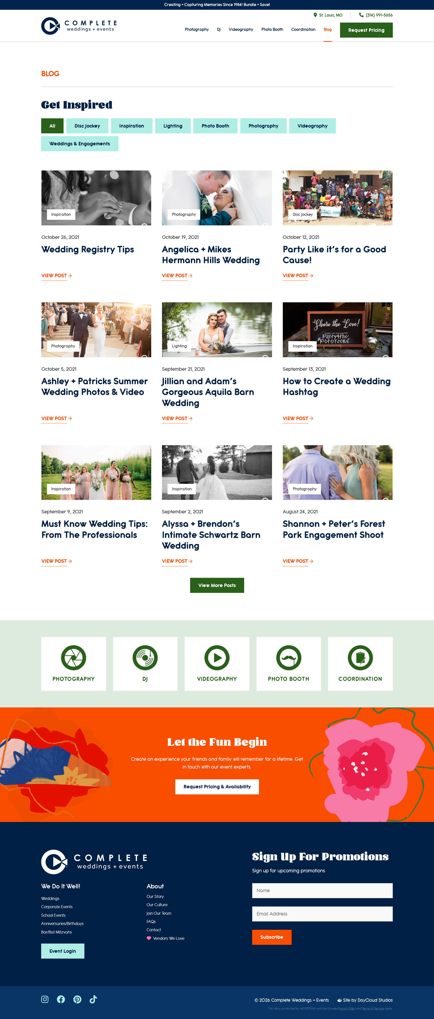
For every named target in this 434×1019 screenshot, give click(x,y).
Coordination (303, 29)
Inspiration (131, 126)
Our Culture (157, 904)
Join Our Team (159, 913)
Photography (197, 29)
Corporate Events (57, 906)
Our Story (155, 896)
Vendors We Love (168, 938)
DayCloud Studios (375, 1000)
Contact (154, 930)
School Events (53, 915)
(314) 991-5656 (379, 15)
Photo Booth (272, 29)
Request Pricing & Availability (217, 786)
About (155, 886)
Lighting (173, 126)
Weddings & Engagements (79, 143)
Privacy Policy (347, 1008)
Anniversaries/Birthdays (62, 923)
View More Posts (217, 585)
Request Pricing (366, 30)
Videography (241, 29)
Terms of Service (373, 1008)
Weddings (50, 898)
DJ (219, 29)
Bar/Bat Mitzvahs (56, 932)
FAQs (151, 921)
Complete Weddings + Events (300, 1000)
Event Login (62, 951)
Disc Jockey (87, 126)
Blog (328, 29)
